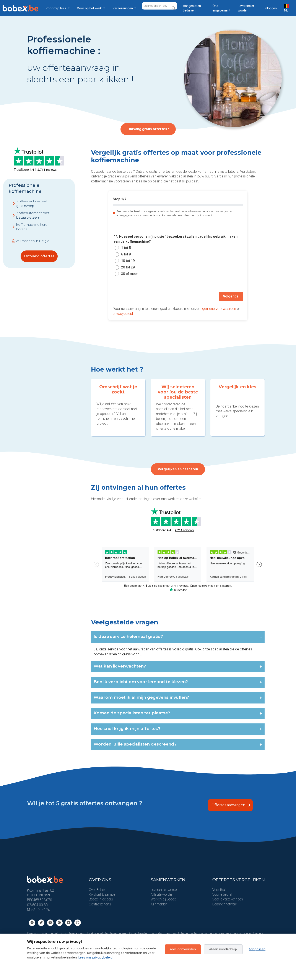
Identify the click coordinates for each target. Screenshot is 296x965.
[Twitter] (41, 922)
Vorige (122, 296)
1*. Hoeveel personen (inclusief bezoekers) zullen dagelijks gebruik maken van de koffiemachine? (175, 239)
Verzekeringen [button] (123, 8)
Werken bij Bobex (163, 899)
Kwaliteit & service (102, 894)
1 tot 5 (126, 248)
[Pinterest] (59, 922)
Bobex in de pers (101, 899)
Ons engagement (221, 8)
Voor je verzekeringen (227, 899)
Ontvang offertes (39, 256)
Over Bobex (97, 890)
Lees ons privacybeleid (95, 957)
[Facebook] (32, 922)
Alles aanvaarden (183, 949)
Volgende (231, 296)
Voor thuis (219, 890)
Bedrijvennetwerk (224, 904)
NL (286, 10)
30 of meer (129, 274)
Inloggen (271, 8)
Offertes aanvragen (228, 805)
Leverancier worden (246, 8)
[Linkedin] (68, 922)
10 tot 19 (128, 261)
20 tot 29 (128, 267)
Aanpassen (257, 949)
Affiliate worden (162, 894)
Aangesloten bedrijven (192, 8)
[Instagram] (77, 922)
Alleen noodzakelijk (223, 949)
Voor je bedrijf (222, 894)
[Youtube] (50, 922)
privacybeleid (123, 314)
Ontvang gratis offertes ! (148, 129)
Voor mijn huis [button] (56, 8)
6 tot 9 (126, 254)
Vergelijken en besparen (178, 469)
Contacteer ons (100, 904)
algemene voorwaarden (218, 309)
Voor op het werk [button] (89, 8)
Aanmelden (159, 904)
